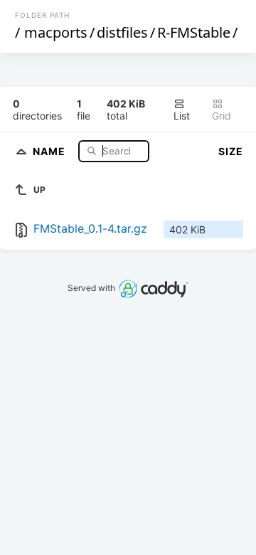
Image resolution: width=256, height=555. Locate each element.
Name (50, 150)
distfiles (122, 32)
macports (55, 32)
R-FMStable (193, 32)
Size (230, 151)
